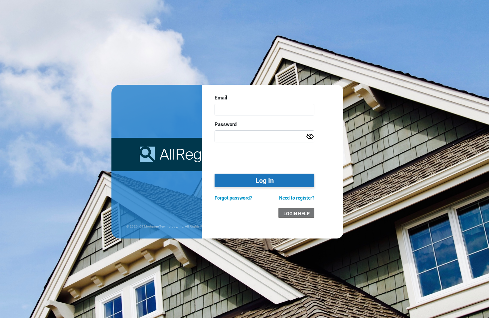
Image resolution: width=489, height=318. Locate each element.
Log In (264, 180)
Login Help (296, 213)
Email (221, 97)
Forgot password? (233, 198)
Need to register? (296, 198)
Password (226, 124)
